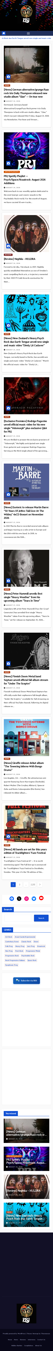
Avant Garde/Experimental (25, 937)
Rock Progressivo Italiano (15, 960)
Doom (36, 942)
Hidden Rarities (16, 1345)
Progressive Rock (12, 956)
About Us (38, 1345)
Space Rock (32, 960)
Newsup (35, 1333)
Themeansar (45, 1333)
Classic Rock (26, 942)
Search (8, 909)
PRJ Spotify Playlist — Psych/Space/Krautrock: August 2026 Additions (24, 179)
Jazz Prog (31, 946)
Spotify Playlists (12, 172)
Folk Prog (9, 946)
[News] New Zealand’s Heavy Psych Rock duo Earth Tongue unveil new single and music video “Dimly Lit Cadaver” (26, 342)
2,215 (33, 884)
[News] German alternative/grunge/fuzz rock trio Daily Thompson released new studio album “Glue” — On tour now (26, 93)
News (7, 85)
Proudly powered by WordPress (14, 1333)
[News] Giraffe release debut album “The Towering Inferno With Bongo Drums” (24, 766)
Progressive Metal (33, 951)
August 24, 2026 (13, 101)
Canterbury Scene (12, 942)
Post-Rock (19, 951)
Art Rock (8, 937)
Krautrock (41, 946)
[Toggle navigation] (28, 33)
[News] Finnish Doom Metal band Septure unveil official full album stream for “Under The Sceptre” (26, 680)
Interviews (31, 1340)
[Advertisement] (26, 1018)
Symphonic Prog (11, 965)
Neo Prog (8, 951)
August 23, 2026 (13, 350)
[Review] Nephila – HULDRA (19, 258)
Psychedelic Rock (27, 956)
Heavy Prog (19, 946)
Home (10, 1340)
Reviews (8, 255)
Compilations (28, 1345)
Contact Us (41, 1340)
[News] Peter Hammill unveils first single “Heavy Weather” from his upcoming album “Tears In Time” (23, 597)
